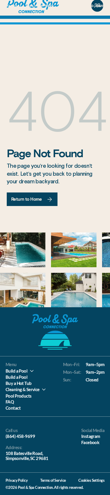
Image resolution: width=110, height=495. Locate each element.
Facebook (90, 442)
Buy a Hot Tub (19, 383)
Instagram (90, 436)
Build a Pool (16, 370)
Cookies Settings (91, 480)
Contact (13, 408)
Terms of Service (53, 480)
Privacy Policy (17, 480)
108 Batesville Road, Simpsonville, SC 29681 (27, 456)
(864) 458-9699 (20, 436)
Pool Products (19, 395)
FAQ (10, 401)
